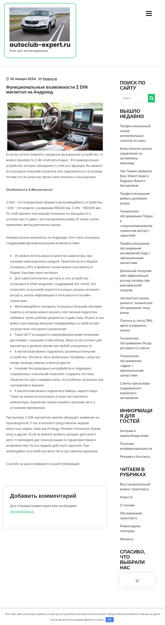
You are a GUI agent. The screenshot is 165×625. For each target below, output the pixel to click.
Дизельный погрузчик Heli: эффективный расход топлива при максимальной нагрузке (136, 280)
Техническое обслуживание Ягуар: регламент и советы (136, 343)
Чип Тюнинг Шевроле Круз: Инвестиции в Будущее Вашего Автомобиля (136, 178)
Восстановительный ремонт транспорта (135, 487)
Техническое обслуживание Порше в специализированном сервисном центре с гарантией (136, 223)
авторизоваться (22, 511)
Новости (50, 79)
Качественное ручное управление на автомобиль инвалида (136, 155)
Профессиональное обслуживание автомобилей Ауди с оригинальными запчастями (135, 253)
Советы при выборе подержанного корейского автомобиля (135, 390)
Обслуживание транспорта (131, 515)
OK (110, 619)
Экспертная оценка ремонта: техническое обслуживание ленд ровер (136, 305)
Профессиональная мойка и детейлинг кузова (135, 198)
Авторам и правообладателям (134, 433)
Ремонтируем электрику (130, 528)
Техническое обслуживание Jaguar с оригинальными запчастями (132, 366)
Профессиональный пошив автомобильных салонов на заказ (135, 133)
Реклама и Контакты (135, 456)
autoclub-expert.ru (40, 44)
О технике (127, 505)
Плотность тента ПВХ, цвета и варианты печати (136, 325)
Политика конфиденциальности (136, 446)
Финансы (127, 539)
